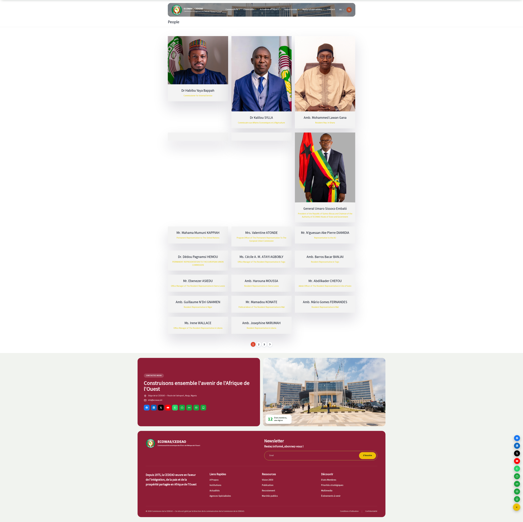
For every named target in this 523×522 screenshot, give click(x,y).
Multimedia (326, 490)
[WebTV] (182, 407)
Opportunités (291, 9)
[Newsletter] (196, 407)
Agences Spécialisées (220, 496)
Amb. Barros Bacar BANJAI (325, 257)
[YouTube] (168, 407)
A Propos (214, 480)
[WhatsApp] (175, 407)
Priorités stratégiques (332, 485)
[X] (161, 407)
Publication (267, 485)
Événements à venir (330, 496)
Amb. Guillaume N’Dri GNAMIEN (198, 302)
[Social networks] (517, 507)
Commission (249, 9)
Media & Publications (313, 9)
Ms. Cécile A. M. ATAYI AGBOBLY (261, 257)
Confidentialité (371, 511)
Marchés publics (270, 496)
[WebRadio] (189, 407)
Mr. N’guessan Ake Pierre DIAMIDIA (325, 232)
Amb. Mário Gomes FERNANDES (325, 302)
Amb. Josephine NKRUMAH (261, 323)
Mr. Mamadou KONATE (261, 302)
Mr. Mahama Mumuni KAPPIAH (198, 232)
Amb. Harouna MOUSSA (261, 281)
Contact (331, 9)
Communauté (233, 9)
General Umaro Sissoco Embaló (325, 208)
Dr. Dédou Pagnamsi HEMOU (198, 257)
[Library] (203, 407)
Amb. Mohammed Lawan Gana (325, 117)
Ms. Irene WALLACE (198, 323)
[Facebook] (147, 407)
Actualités (215, 490)
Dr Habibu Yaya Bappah (197, 90)
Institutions (215, 485)
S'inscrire (367, 455)
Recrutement (268, 490)
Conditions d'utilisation (349, 511)
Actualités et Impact (270, 9)
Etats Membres (328, 480)
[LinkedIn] (154, 407)
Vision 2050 (267, 480)
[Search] (349, 10)
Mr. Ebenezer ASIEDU (198, 281)
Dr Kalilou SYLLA (261, 117)
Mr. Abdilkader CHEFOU (325, 281)
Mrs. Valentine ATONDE (261, 232)
